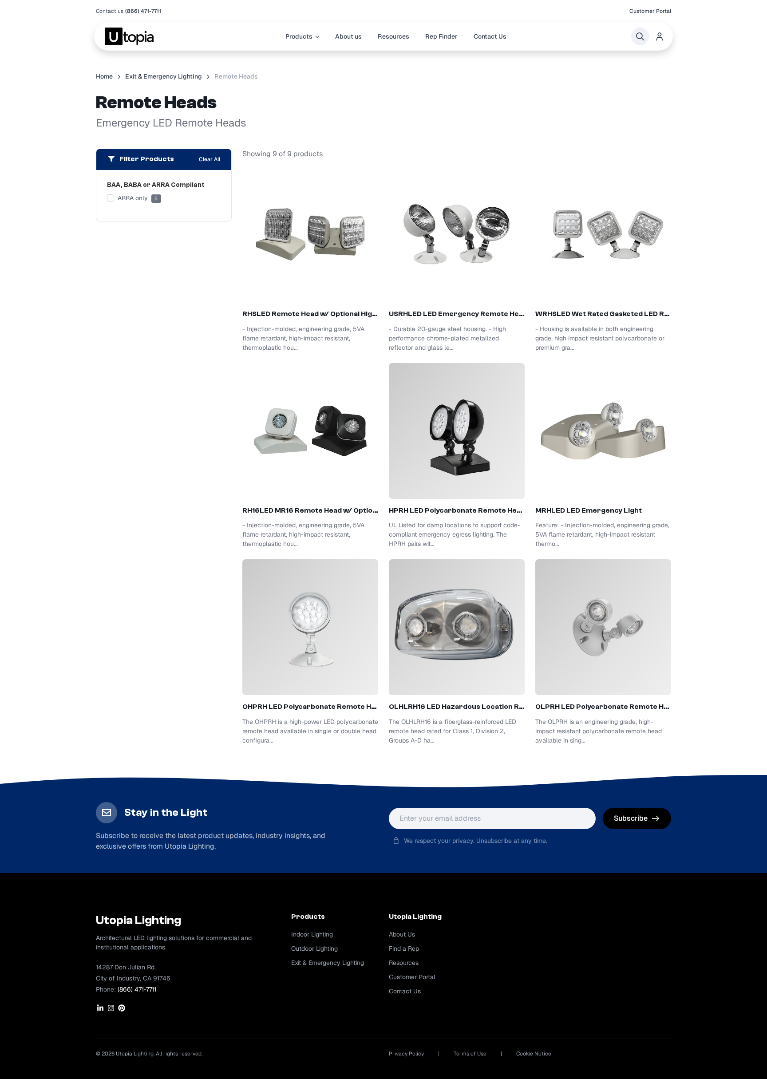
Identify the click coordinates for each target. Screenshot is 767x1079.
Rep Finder (441, 36)
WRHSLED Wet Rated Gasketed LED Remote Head (603, 314)
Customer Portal (650, 11)
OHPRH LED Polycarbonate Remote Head (310, 707)
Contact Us (490, 36)
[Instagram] (111, 1008)
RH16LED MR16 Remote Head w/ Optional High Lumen (310, 510)
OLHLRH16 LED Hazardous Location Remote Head (457, 707)
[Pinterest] (121, 1008)
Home (104, 76)
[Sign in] (659, 36)
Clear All (209, 159)
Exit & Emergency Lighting (163, 76)
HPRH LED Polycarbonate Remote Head (457, 510)
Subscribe (631, 818)
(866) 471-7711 (143, 11)
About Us (402, 934)
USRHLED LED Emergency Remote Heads (457, 314)
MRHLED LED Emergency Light (588, 510)
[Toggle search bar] (640, 36)
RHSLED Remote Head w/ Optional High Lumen (310, 314)
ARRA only (138, 198)
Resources (393, 36)
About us (348, 36)
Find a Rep (404, 949)
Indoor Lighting (312, 934)
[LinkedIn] (100, 1008)
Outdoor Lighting (314, 949)
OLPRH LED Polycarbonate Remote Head (603, 707)
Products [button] (298, 36)
